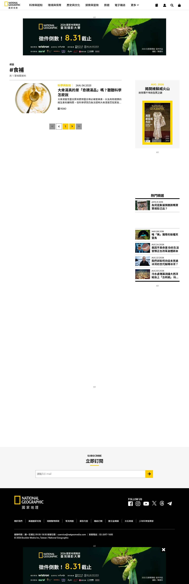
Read (63, 108)
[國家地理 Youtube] (146, 504)
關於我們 (18, 521)
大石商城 (129, 521)
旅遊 (106, 5)
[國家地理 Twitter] (154, 504)
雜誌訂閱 (98, 521)
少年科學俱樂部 (146, 521)
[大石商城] (179, 5)
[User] (164, 5)
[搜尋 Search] (172, 5)
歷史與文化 (73, 5)
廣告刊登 (84, 521)
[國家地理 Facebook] (130, 504)
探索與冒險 (92, 5)
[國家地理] (12, 8)
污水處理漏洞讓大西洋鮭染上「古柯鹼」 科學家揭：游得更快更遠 (165, 277)
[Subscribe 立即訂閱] (149, 474)
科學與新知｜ (66, 85)
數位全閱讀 (113, 521)
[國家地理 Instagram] (138, 504)
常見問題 (69, 521)
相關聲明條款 (53, 521)
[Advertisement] (157, 171)
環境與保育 (54, 5)
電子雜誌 (120, 5)
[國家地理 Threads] (162, 504)
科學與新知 (36, 5)
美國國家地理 (34, 521)
